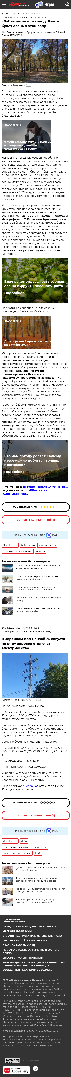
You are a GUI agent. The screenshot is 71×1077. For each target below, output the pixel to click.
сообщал (32, 786)
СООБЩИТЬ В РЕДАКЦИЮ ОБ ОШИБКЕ (27, 970)
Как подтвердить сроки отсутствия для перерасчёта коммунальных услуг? (36, 900)
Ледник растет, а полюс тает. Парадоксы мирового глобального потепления (36, 588)
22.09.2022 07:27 (11, 13)
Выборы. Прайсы (15, 957)
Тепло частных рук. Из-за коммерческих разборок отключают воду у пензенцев (36, 879)
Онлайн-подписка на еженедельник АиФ (32, 935)
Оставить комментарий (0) (36, 519)
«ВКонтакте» (38, 490)
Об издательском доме (19, 926)
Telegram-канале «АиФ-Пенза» (45, 486)
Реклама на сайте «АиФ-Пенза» (25, 940)
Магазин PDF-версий (17, 931)
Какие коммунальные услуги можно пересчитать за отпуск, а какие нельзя (41, 890)
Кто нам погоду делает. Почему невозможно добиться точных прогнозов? (32, 460)
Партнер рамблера (31, 1061)
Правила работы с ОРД (19, 945)
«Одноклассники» (14, 493)
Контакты (36, 957)
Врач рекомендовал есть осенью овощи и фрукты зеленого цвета (34, 284)
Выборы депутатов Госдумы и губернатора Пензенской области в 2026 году (34, 964)
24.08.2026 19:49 (11, 627)
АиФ (28, 85)
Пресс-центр (47, 926)
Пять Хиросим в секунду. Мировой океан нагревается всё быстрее (37, 577)
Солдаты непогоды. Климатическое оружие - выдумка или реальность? (39, 567)
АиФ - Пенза (33, 699)
